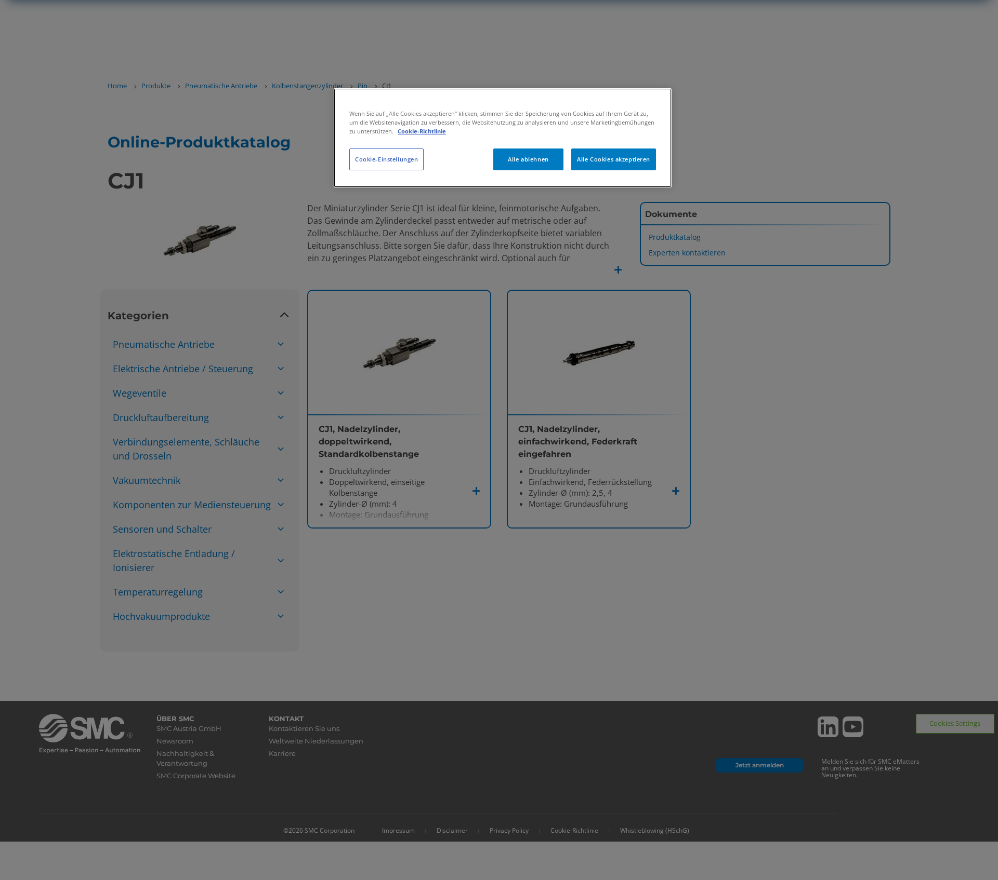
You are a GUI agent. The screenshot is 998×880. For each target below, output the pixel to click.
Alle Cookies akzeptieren (613, 159)
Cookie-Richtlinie (422, 131)
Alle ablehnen (528, 159)
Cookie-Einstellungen (386, 159)
